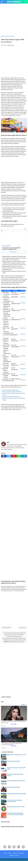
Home (5, 853)
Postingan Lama (22, 627)
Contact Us (14, 853)
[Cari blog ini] (26, 2)
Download (22, 293)
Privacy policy (21, 853)
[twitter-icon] (9, 846)
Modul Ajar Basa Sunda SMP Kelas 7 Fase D (16, 754)
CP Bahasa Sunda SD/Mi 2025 (13, 761)
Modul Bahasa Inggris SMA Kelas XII (11, 396)
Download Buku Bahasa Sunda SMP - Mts (16, 780)
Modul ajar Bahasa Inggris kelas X (10, 390)
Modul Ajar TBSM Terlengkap (13, 787)
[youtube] (14, 846)
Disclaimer (12, 855)
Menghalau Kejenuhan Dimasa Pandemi (15, 806)
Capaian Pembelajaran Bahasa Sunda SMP (16, 793)
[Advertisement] (14, 20)
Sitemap (16, 855)
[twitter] (8, 456)
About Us (9, 853)
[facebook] (3, 456)
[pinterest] (14, 456)
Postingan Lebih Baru (6, 627)
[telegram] (24, 456)
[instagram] (18, 846)
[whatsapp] (19, 456)
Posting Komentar (10, 45)
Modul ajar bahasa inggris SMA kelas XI (12, 391)
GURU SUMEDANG (14, 2)
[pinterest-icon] (23, 846)
